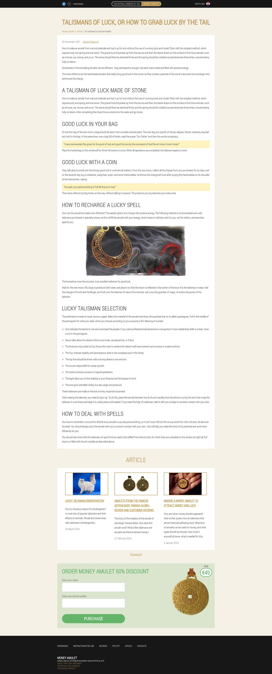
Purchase (93, 618)
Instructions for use (83, 645)
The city (116, 645)
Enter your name (70, 580)
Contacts (141, 645)
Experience (62, 645)
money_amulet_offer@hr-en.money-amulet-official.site (80, 661)
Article (128, 645)
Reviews (103, 645)
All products (136, 554)
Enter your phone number (74, 596)
